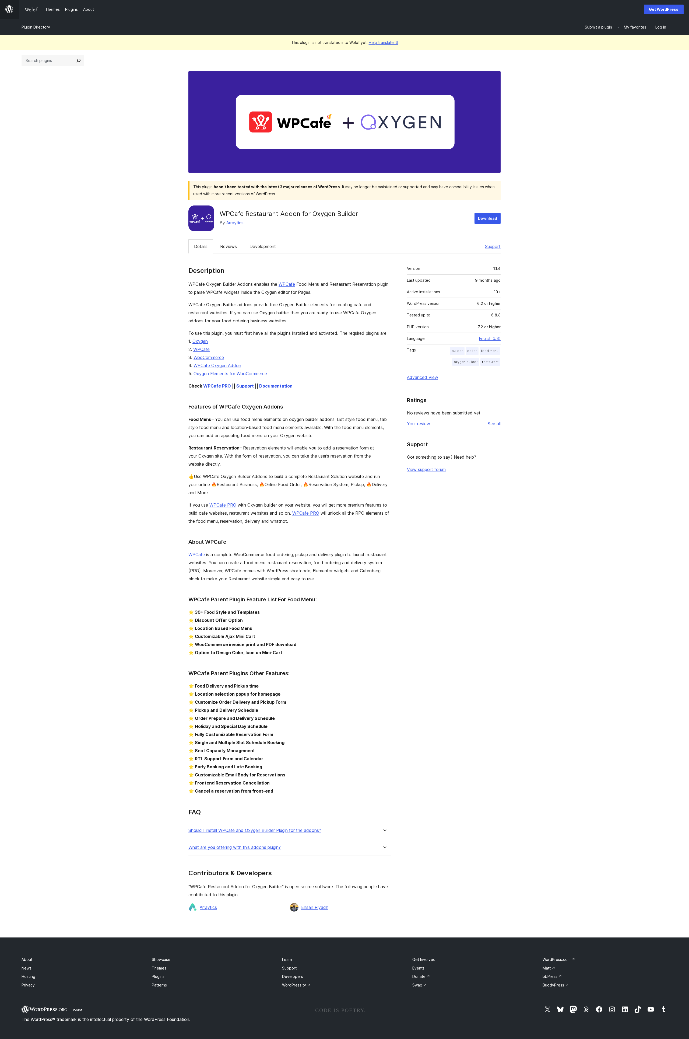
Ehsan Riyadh (314, 907)
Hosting (28, 976)
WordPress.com (559, 959)
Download (487, 218)
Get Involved (423, 959)
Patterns (159, 985)
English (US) (490, 338)
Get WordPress (664, 9)
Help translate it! (383, 42)
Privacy (28, 985)
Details (201, 246)
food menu (489, 351)
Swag (419, 985)
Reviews (228, 246)
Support (493, 246)
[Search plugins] (78, 60)
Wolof (77, 1010)
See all (494, 423)
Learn (287, 959)
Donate (421, 976)
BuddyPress (556, 985)
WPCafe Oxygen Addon (217, 365)
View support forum (426, 469)
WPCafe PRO (217, 386)
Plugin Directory (36, 27)
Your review (418, 423)
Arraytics (235, 222)
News (26, 968)
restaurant (490, 362)
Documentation (276, 386)
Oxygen (200, 341)
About (27, 959)
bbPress (552, 976)
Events (418, 968)
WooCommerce (209, 357)
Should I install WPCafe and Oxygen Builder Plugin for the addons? (254, 830)
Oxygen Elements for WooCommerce (230, 373)
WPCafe (287, 284)
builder (457, 351)
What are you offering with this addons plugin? (234, 847)
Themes (159, 968)
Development (262, 246)
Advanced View (422, 377)
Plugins (158, 976)
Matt (549, 968)
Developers (292, 976)
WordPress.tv (296, 985)
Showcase (161, 959)
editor (472, 351)
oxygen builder (466, 362)
